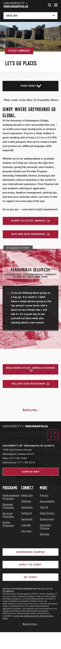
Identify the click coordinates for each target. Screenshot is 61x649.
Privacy (44, 495)
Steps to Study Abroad (28, 220)
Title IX (44, 507)
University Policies (45, 527)
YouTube (26, 531)
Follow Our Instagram (28, 383)
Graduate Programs (8, 506)
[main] (30, 221)
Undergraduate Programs (11, 497)
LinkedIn (26, 525)
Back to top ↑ (30, 409)
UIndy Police (47, 513)
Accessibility (47, 501)
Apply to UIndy (30, 564)
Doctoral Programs (8, 515)
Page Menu (28, 85)
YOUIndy (26, 501)
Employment (47, 519)
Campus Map (30, 471)
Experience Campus (30, 552)
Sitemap (44, 534)
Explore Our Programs (28, 234)
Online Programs (8, 524)
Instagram (27, 507)
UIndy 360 (27, 495)
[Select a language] (30, 15)
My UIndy (30, 577)
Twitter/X (26, 513)
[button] (50, 5)
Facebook (27, 519)
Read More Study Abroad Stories (30, 367)
